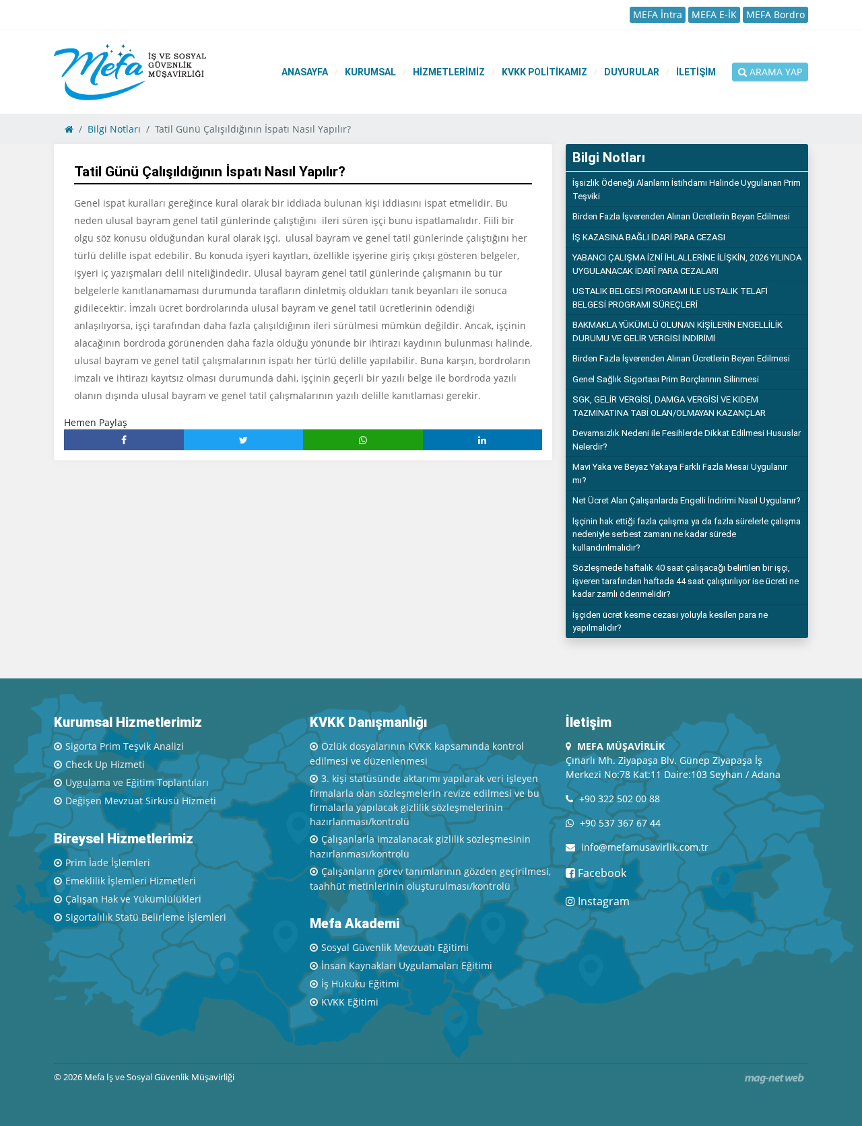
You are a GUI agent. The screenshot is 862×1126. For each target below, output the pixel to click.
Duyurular (631, 72)
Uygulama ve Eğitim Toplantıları (137, 782)
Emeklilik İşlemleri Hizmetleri (130, 880)
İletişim (696, 72)
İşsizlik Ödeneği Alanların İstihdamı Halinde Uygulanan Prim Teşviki (686, 189)
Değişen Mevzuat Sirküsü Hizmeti (140, 800)
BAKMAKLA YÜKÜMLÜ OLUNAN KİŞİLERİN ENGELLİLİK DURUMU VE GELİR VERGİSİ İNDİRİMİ (677, 331)
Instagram (602, 901)
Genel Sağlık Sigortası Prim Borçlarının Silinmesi (665, 379)
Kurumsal (370, 72)
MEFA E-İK (714, 14)
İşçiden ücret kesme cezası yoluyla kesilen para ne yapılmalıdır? (670, 621)
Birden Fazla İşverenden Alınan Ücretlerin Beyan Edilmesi (681, 216)
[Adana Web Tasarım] (774, 1078)
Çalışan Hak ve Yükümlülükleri (133, 898)
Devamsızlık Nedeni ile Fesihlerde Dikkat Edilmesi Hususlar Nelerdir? (686, 440)
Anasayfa (304, 72)
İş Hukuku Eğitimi (360, 983)
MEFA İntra (657, 14)
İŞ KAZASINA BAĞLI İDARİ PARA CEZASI (648, 237)
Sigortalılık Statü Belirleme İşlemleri (145, 917)
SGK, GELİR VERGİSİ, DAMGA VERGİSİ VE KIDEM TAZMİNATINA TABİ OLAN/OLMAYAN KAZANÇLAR (669, 406)
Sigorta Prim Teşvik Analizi (124, 746)
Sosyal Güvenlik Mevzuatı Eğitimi (395, 947)
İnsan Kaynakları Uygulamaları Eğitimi (406, 965)
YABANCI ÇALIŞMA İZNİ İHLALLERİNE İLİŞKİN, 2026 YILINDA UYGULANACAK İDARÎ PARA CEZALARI (686, 264)
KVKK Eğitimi (349, 1001)
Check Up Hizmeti (105, 764)
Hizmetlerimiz (449, 72)
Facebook (600, 873)
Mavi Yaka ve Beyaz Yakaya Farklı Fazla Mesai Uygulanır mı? (679, 473)
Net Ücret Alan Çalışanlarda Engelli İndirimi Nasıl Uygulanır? (686, 500)
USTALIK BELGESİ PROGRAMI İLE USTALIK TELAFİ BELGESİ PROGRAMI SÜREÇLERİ (670, 298)
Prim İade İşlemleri (107, 862)
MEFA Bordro (775, 14)
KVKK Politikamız (544, 72)
